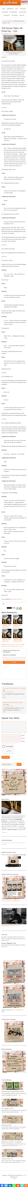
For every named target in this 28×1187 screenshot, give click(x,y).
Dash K (10, 33)
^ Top (14, 1178)
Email (22, 738)
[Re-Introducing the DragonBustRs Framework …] (14, 1086)
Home (3, 8)
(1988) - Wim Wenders (10, 925)
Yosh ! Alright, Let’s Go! (7, 1108)
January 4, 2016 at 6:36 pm (8, 691)
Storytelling (12, 646)
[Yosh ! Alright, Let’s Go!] (14, 1102)
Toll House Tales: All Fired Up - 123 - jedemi (14, 688)
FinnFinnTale (5, 12)
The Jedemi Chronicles (11, 827)
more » (20, 1095)
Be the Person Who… (7, 1125)
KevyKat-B (14, 1009)
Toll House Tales (17, 644)
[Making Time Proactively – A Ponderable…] (14, 1136)
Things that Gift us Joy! (7, 1158)
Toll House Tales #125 (16, 599)
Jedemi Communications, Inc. (17, 1175)
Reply (4, 697)
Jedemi (10, 2)
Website (23, 741)
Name (22, 735)
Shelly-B (21, 1009)
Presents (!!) (6, 15)
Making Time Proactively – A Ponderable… (12, 1142)
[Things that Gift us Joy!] (14, 1153)
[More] (20, 608)
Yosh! (16, 8)
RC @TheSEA (13, 12)
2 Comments (15, 33)
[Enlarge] (24, 910)
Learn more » (5, 832)
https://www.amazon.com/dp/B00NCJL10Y (11, 900)
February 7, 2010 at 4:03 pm (8, 706)
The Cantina (14, 15)
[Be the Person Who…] (14, 1119)
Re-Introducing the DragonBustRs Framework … (14, 1091)
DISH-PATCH (10, 8)
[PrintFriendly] (17, 608)
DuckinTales (23, 8)
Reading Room (10, 644)
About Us (21, 15)
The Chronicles (22, 12)
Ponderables (6, 646)
